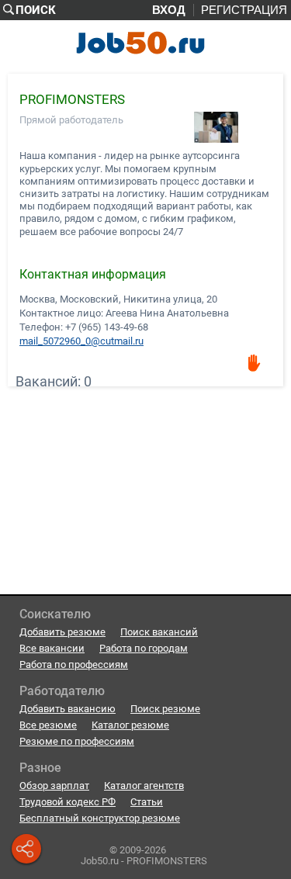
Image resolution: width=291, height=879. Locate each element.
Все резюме (48, 725)
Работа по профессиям (73, 664)
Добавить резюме (62, 632)
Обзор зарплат (54, 785)
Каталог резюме (130, 725)
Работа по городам (143, 648)
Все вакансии (52, 648)
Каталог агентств (144, 785)
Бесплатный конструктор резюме (99, 818)
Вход (168, 10)
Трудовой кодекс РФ (67, 802)
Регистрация (244, 10)
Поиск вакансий (159, 632)
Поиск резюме (165, 709)
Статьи (146, 802)
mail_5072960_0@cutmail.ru (81, 340)
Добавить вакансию (67, 709)
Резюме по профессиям (76, 741)
